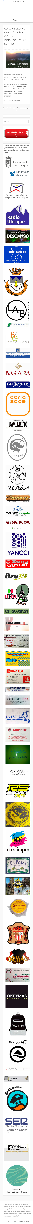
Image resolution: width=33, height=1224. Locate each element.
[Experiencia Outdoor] (18, 894)
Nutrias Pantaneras (24, 48)
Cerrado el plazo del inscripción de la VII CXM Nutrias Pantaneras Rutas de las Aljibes (15, 36)
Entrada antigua (25, 108)
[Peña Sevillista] (18, 945)
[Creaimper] (18, 853)
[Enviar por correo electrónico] (5, 96)
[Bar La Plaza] (18, 874)
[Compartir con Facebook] (10, 96)
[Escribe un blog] (7, 96)
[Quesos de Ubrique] (18, 918)
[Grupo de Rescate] (18, 827)
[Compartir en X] (9, 96)
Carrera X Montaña (17, 100)
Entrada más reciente (10, 108)
